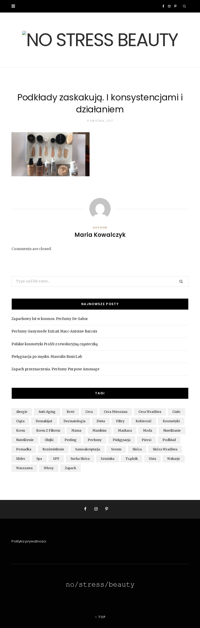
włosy (49, 468)
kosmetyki (171, 421)
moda (147, 430)
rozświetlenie (53, 449)
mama (76, 430)
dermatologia (74, 421)
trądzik (132, 459)
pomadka (23, 449)
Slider (20, 459)
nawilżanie (172, 430)
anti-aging (47, 412)
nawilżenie (25, 440)
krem (20, 430)
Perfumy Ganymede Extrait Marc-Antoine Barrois (54, 331)
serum (116, 449)
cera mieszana (115, 412)
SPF (56, 459)
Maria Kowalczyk (100, 235)
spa (39, 459)
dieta (101, 421)
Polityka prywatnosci (28, 541)
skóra (137, 449)
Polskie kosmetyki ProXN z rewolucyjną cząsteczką (54, 344)
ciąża (20, 421)
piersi (146, 440)
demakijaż (44, 421)
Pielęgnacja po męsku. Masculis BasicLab (46, 356)
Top (101, 617)
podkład (169, 440)
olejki (49, 440)
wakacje (173, 459)
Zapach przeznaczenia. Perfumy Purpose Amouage (55, 369)
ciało (176, 412)
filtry (120, 421)
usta (152, 459)
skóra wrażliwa (165, 449)
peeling (71, 440)
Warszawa (24, 468)
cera (89, 412)
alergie (21, 412)
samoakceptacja (87, 449)
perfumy (95, 440)
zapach (70, 468)
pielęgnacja (121, 440)
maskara (125, 430)
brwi (70, 412)
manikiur (99, 430)
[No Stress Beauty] (100, 40)
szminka (107, 459)
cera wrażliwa (150, 412)
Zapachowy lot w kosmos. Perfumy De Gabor (49, 319)
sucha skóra (80, 459)
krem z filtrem (48, 430)
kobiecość (144, 421)
